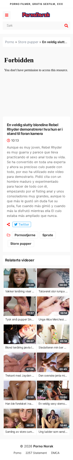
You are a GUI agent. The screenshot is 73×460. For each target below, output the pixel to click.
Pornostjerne (25, 235)
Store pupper (28, 42)
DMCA (55, 453)
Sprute (47, 235)
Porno (9, 42)
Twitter (23, 224)
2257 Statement (36, 453)
